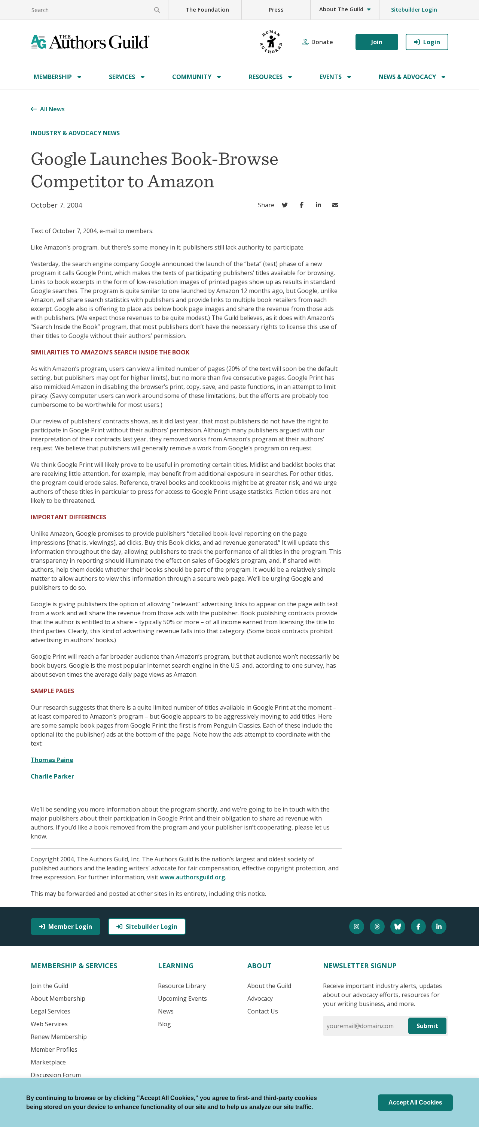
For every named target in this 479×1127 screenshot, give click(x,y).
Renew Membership (59, 1037)
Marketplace (48, 1062)
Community (191, 77)
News (166, 1011)
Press (276, 9)
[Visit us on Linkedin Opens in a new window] (439, 926)
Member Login (70, 926)
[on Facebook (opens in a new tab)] (303, 205)
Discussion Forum (56, 1075)
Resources (266, 77)
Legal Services (50, 1011)
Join (376, 42)
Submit (427, 1026)
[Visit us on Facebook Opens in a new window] (419, 926)
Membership (53, 77)
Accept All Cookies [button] (415, 1102)
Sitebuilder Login (414, 9)
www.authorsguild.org (192, 877)
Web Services (49, 1024)
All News (52, 109)
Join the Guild (49, 986)
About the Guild (269, 986)
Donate (322, 42)
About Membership (58, 998)
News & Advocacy (407, 77)
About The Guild (341, 9)
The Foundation (207, 9)
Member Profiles (54, 1049)
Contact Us (262, 1011)
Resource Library (182, 986)
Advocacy (260, 998)
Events (331, 77)
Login (431, 42)
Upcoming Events (182, 998)
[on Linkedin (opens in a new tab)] (320, 205)
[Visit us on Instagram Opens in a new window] (357, 926)
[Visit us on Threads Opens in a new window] (378, 926)
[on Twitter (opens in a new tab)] (286, 205)
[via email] (337, 205)
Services (122, 77)
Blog (164, 1024)
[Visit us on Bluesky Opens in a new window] (398, 926)
